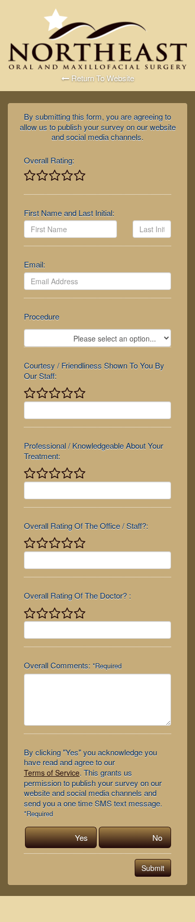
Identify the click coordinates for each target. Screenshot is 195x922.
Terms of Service (52, 772)
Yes (81, 837)
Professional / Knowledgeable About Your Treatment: (93, 450)
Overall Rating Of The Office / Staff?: (86, 526)
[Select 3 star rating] (54, 176)
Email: (34, 264)
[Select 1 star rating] (29, 176)
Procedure (41, 316)
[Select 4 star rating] (66, 176)
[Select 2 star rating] (41, 176)
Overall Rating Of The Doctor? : (77, 595)
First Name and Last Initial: (69, 213)
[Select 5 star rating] (79, 176)
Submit (152, 868)
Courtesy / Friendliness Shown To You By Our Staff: (94, 370)
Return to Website (101, 78)
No (157, 837)
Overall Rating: (49, 160)
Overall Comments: (73, 665)
